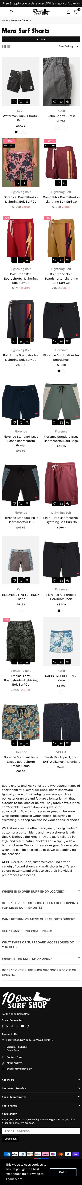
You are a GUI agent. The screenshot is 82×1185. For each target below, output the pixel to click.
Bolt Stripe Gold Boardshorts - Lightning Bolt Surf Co (61, 278)
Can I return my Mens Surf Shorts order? (38, 919)
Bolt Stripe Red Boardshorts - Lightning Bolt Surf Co (21, 278)
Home (5, 20)
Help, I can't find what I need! (27, 931)
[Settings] (68, 12)
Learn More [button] (14, 1179)
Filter (41, 39)
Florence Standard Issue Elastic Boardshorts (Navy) (20, 441)
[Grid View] (4, 46)
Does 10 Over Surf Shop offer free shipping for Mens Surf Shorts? (40, 905)
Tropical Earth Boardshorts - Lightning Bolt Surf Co (21, 680)
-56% (49, 141)
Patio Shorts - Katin (61, 116)
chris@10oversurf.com (19, 1068)
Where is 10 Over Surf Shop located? (33, 892)
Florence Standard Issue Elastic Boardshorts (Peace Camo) (20, 761)
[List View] (8, 46)
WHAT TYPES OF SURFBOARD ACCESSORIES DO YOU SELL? (38, 944)
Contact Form (14, 1057)
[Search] (11, 12)
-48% (6, 218)
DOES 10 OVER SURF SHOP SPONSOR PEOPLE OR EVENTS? (39, 972)
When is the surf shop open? (27, 959)
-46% (6, 619)
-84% (9, 141)
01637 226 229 (14, 1063)
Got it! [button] (63, 1172)
